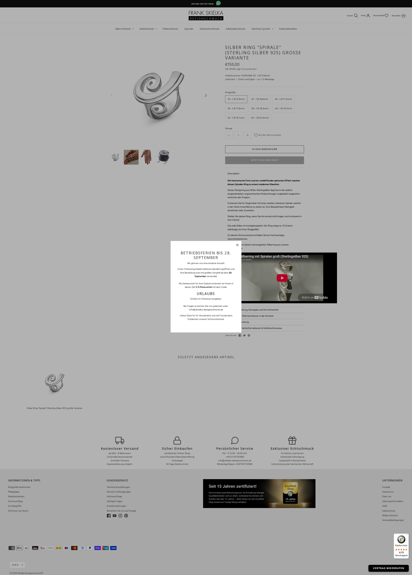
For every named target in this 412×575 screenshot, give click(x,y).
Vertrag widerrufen (388, 568)
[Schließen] (237, 245)
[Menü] (407, 535)
